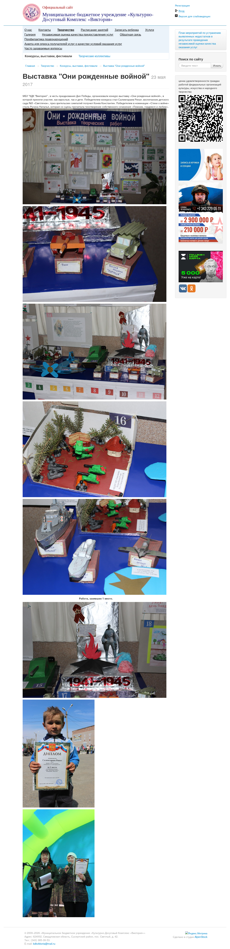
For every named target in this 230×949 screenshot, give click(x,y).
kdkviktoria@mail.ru (44, 943)
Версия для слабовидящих (194, 16)
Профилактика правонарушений (46, 39)
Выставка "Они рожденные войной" (124, 65)
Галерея (30, 34)
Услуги (149, 30)
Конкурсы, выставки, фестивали (78, 65)
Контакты (44, 30)
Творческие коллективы (94, 56)
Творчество (65, 30)
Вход (181, 11)
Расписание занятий (94, 30)
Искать (217, 65)
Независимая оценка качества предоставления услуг (77, 34)
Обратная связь (130, 34)
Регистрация (182, 5)
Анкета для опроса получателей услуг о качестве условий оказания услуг (73, 44)
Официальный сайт (57, 7)
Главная (30, 65)
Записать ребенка (127, 30)
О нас (28, 30)
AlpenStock (201, 937)
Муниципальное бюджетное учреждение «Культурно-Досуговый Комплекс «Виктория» (97, 16)
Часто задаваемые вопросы (43, 48)
